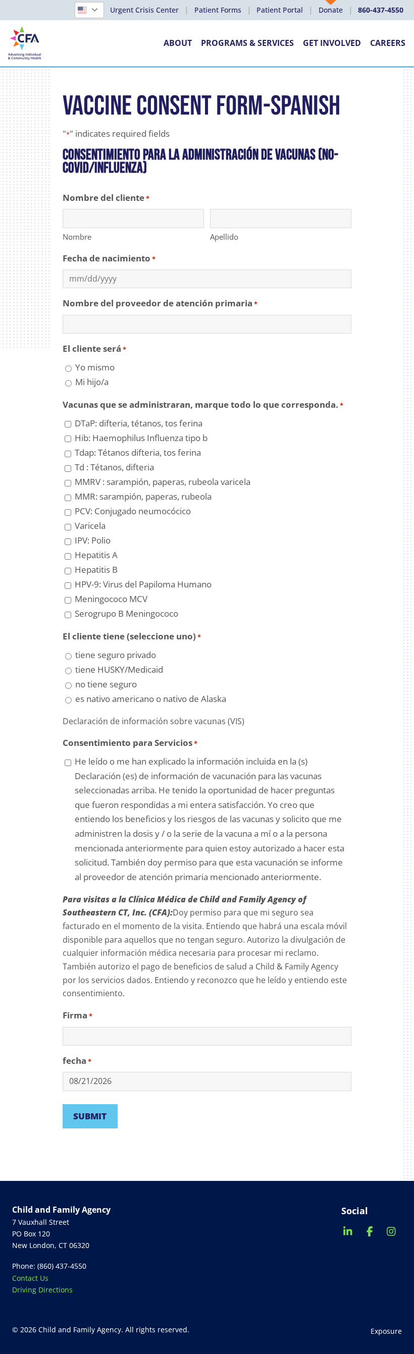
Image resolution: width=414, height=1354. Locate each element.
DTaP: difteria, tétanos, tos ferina (138, 423)
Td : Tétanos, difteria (114, 467)
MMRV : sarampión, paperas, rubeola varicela (162, 482)
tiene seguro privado (115, 655)
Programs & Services (247, 42)
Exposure (386, 1331)
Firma (77, 1015)
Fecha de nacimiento (109, 258)
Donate (331, 10)
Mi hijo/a (92, 382)
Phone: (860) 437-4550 (49, 1266)
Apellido (224, 237)
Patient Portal (279, 10)
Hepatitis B (96, 569)
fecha (77, 1060)
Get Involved (332, 42)
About (178, 42)
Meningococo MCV (111, 599)
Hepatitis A (96, 555)
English (97, 10)
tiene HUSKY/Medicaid (119, 669)
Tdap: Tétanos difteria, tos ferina (138, 452)
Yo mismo (95, 367)
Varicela (90, 525)
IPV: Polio (93, 540)
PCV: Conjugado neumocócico (133, 511)
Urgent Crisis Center (144, 10)
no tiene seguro (106, 684)
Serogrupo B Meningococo (126, 613)
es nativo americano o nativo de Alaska (150, 699)
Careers (387, 42)
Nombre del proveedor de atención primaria (160, 303)
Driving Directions (42, 1289)
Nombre (77, 237)
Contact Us (30, 1278)
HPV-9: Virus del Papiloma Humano (143, 584)
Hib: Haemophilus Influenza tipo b (141, 438)
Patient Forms (217, 10)
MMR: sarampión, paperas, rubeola (143, 496)
